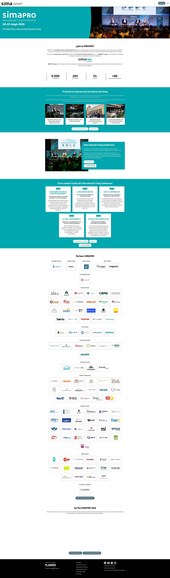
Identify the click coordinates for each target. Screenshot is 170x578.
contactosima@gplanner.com (52, 568)
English (162, 3)
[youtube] (115, 563)
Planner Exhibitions (50, 565)
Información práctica (81, 564)
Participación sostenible (82, 567)
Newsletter (78, 562)
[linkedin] (105, 563)
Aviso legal (78, 573)
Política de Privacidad (81, 569)
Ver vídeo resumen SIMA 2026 (92, 553)
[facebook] (108, 563)
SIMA (6, 3)
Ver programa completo (81, 241)
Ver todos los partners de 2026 (85, 498)
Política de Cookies (80, 571)
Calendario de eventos (109, 565)
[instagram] (112, 563)
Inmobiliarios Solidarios (109, 568)
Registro (93, 241)
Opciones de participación (80, 129)
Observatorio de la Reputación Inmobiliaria (114, 570)
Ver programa (89, 161)
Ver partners (93, 129)
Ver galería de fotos (75, 553)
